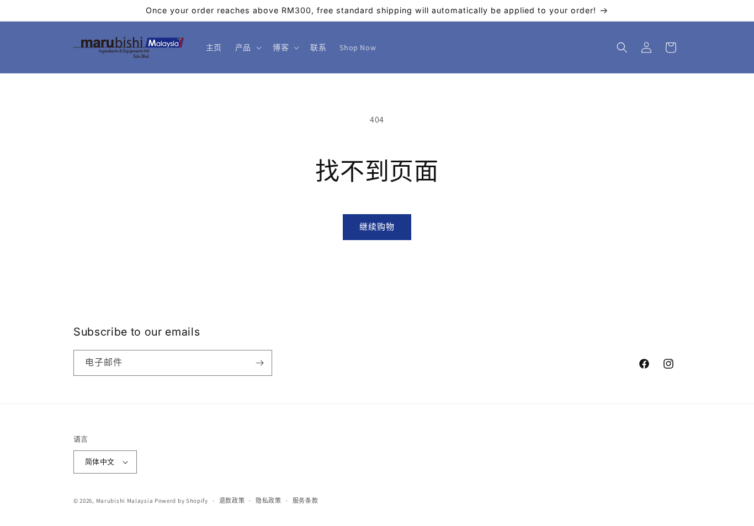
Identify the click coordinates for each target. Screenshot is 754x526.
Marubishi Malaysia (124, 500)
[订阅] (259, 363)
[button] (247, 47)
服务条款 (305, 500)
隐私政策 (269, 500)
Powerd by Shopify (181, 500)
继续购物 (377, 226)
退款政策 (232, 500)
